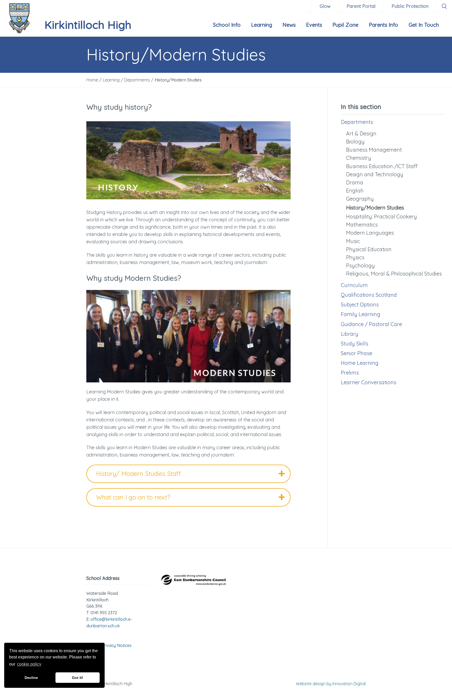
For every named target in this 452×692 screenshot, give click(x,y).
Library (349, 334)
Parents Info (383, 24)
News (289, 24)
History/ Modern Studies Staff (138, 473)
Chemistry (358, 158)
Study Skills (354, 343)
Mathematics (362, 224)
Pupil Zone (345, 24)
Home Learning (359, 363)
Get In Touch (424, 24)
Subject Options (360, 304)
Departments (357, 122)
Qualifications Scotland (369, 295)
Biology (355, 141)
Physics (355, 257)
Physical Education (369, 249)
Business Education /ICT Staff (381, 166)
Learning (261, 24)
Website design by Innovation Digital (331, 683)
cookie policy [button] (29, 664)
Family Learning (360, 314)
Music (353, 241)
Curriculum (354, 285)
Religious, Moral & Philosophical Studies (394, 273)
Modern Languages (370, 232)
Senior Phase (356, 353)
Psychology (360, 265)
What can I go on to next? (133, 497)
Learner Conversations (368, 382)
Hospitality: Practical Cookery (381, 216)
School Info (227, 24)
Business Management (374, 149)
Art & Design (361, 133)
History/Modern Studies (375, 207)
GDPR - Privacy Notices (109, 645)
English (355, 190)
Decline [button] (31, 677)
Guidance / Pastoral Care (371, 324)
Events (314, 24)
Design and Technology (374, 174)
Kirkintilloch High (87, 25)
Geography (360, 198)
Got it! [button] (77, 677)
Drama (354, 182)
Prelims (350, 372)
